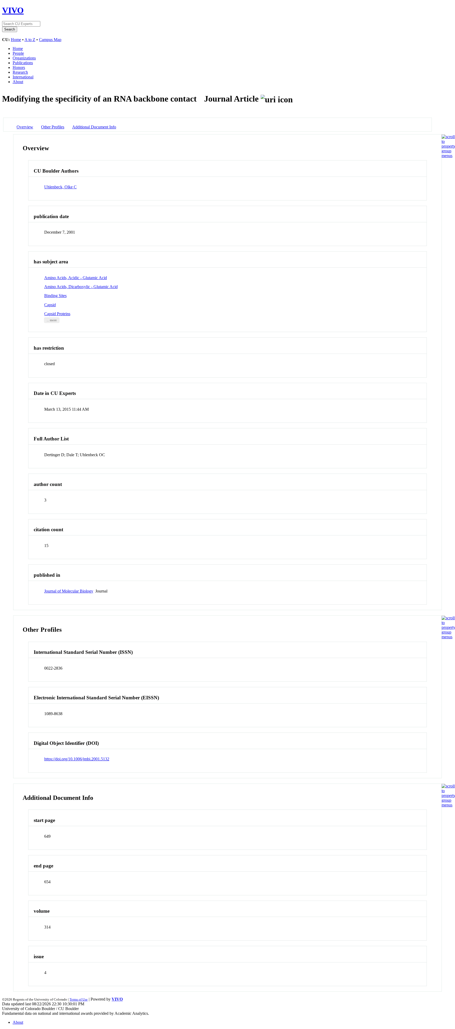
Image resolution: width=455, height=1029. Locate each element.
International (23, 77)
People (18, 53)
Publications (23, 63)
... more (52, 320)
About (18, 81)
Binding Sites (55, 295)
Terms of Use (79, 999)
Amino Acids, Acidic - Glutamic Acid (75, 277)
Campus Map (50, 39)
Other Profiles (52, 127)
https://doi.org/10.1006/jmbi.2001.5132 (76, 759)
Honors (19, 67)
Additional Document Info (94, 127)
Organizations (24, 58)
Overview (25, 127)
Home (16, 39)
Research (20, 72)
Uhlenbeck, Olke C (60, 187)
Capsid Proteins (57, 314)
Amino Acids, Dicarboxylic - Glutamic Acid (81, 286)
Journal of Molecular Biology (68, 591)
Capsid (50, 305)
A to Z (29, 39)
